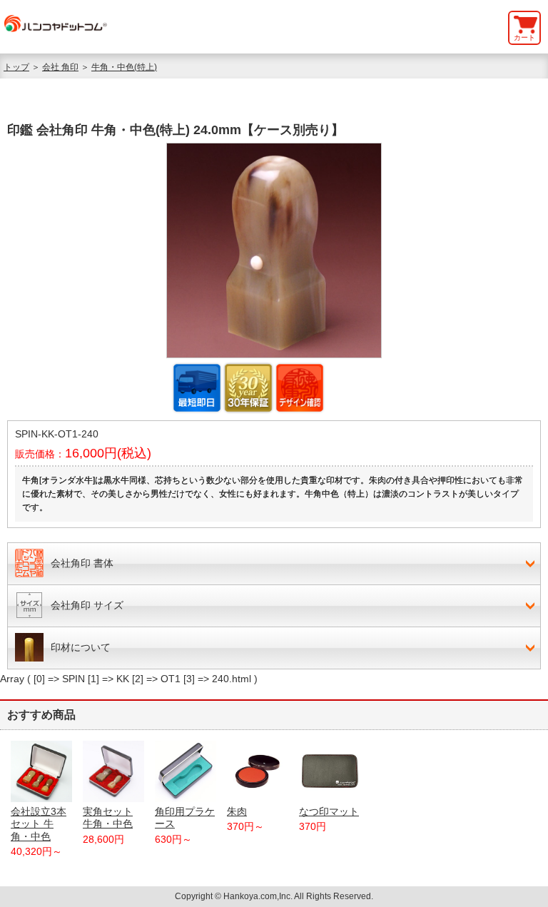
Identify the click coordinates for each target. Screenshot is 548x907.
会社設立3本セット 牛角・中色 (38, 823)
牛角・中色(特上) (124, 67)
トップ (16, 67)
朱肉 (237, 811)
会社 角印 (60, 67)
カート (524, 37)
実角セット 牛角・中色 (108, 817)
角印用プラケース (185, 817)
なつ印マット (329, 811)
